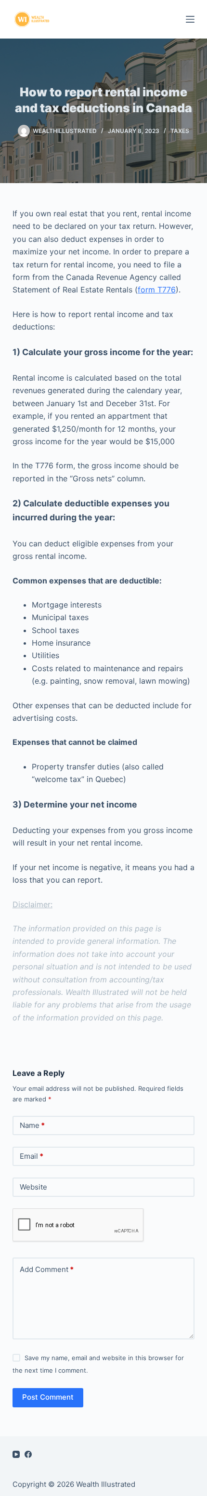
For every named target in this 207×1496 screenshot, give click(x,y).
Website (33, 1187)
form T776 (157, 289)
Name (32, 1125)
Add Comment (47, 1269)
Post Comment (48, 1397)
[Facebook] (28, 1454)
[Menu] (190, 19)
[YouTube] (16, 1454)
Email (31, 1156)
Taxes (179, 130)
